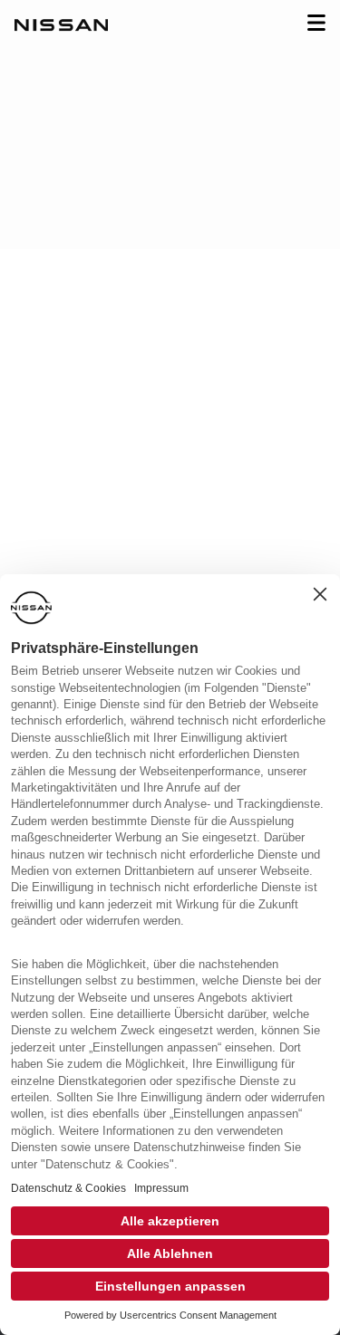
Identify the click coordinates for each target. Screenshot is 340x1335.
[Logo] (61, 27)
